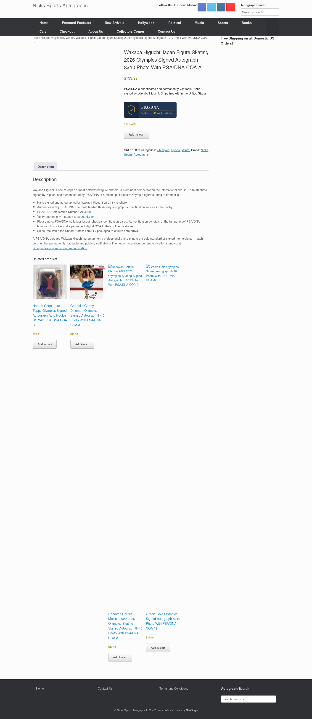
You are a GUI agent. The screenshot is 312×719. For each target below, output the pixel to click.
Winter (70, 37)
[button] (272, 27)
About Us (95, 31)
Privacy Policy (162, 710)
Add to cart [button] (44, 344)
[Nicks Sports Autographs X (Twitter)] (211, 7)
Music (199, 22)
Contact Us (166, 31)
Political (174, 22)
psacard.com (86, 216)
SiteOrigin (192, 710)
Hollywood (146, 22)
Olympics (58, 37)
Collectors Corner (130, 31)
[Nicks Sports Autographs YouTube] (230, 7)
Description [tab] (46, 166)
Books (247, 22)
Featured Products (76, 22)
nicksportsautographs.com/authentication (60, 248)
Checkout (67, 31)
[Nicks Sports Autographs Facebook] (202, 7)
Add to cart (136, 134)
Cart (43, 31)
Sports (223, 22)
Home (44, 22)
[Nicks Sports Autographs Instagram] (221, 7)
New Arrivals (114, 22)
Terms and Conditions (173, 688)
